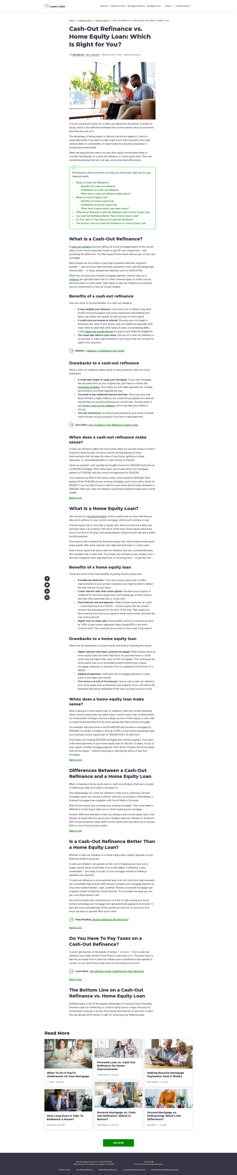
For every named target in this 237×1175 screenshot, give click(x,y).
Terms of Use (64, 1170)
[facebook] (47, 578)
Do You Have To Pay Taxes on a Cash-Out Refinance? (104, 219)
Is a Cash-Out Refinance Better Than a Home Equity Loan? (107, 215)
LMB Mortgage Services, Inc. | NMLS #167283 (94, 1162)
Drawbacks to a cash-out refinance (99, 189)
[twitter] (47, 584)
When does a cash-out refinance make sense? (105, 193)
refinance (74, 279)
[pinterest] (117, 1158)
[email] (47, 597)
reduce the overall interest (98, 331)
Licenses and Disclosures (134, 1170)
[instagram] (124, 1158)
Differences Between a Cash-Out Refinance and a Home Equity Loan (113, 212)
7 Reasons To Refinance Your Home (104, 350)
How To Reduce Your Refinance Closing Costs (113, 424)
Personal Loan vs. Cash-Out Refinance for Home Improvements (116, 1066)
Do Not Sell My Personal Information (148, 1164)
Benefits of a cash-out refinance (98, 186)
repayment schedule (89, 387)
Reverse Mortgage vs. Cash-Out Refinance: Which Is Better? (116, 1116)
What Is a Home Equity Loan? (92, 197)
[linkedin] (47, 591)
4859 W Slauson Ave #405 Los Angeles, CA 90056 (94, 1164)
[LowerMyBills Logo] (54, 6)
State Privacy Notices (108, 1170)
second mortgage (97, 516)
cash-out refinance (81, 246)
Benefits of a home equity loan (97, 201)
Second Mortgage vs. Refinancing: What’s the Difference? (164, 1116)
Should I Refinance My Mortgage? (110, 919)
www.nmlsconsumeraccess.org (164, 1170)
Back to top (75, 497)
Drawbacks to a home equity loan (99, 204)
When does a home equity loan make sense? (105, 208)
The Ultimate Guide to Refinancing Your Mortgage (116, 971)
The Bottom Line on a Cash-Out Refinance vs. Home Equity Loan (111, 223)
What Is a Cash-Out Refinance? (92, 182)
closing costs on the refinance (98, 405)
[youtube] (121, 1158)
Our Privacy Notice (84, 1170)
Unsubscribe (149, 1162)
